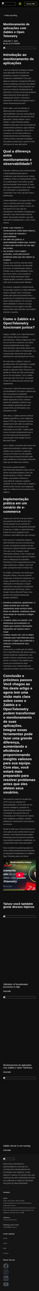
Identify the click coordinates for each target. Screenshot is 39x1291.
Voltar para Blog (11, 15)
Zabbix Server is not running (16, 1146)
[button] (20, 4)
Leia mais (7, 991)
